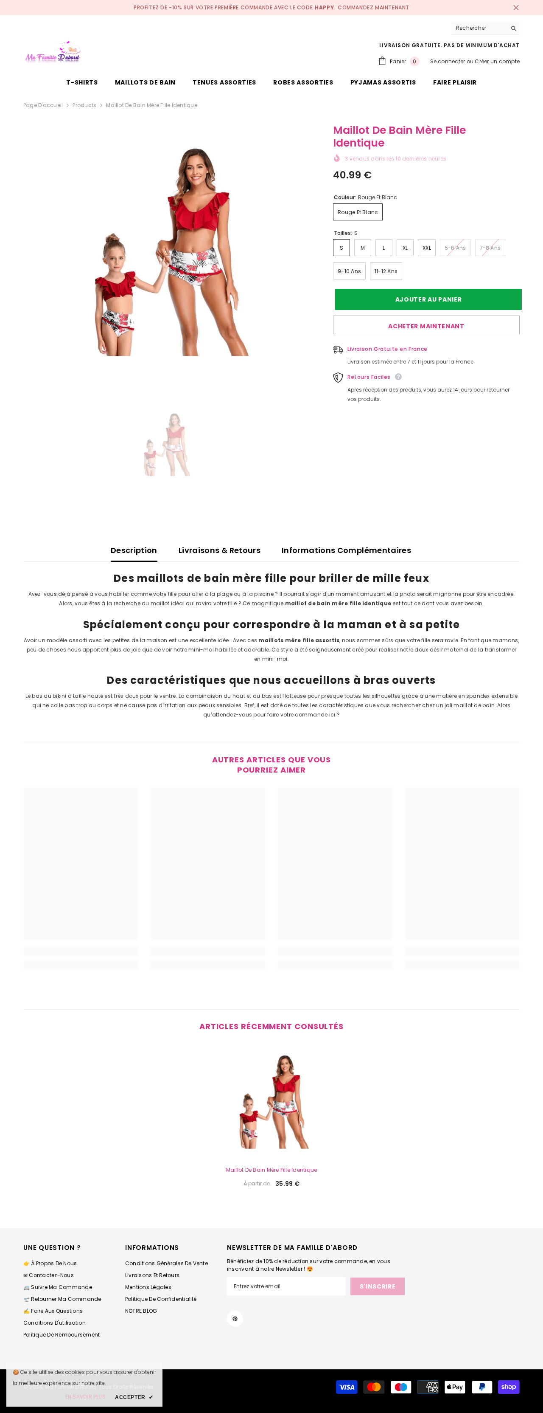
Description (134, 550)
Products (84, 105)
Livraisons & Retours (219, 550)
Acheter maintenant (426, 326)
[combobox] (479, 28)
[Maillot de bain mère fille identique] (271, 1101)
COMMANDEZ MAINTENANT (373, 7)
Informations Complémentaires (346, 550)
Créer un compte (497, 61)
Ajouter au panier (426, 299)
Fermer (516, 7)
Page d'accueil (43, 105)
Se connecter (447, 61)
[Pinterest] (235, 1319)
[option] (165, 251)
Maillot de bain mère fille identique (271, 1169)
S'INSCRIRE (378, 1286)
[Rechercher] (486, 28)
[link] (80, 951)
